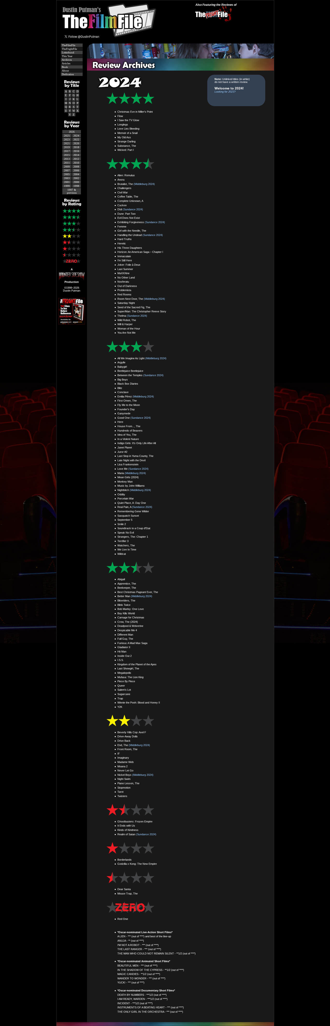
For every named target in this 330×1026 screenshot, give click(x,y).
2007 (67, 170)
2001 (67, 182)
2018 (76, 147)
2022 (76, 139)
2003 (67, 178)
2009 (67, 166)
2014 (76, 155)
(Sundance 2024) (133, 209)
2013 (67, 158)
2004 (76, 174)
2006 (76, 170)
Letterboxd (67, 52)
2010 (76, 162)
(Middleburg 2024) (144, 184)
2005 (67, 174)
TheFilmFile (68, 45)
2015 (67, 155)
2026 (72, 131)
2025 (67, 135)
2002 (76, 178)
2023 (67, 139)
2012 (76, 158)
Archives (66, 59)
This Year (66, 56)
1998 (76, 185)
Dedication (67, 74)
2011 (67, 162)
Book (64, 67)
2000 (76, 182)
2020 (76, 143)
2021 (67, 143)
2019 (67, 147)
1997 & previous (72, 191)
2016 (76, 151)
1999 (67, 185)
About (65, 70)
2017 (67, 151)
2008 (76, 166)
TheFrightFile (69, 48)
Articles (65, 63)
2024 (76, 135)
